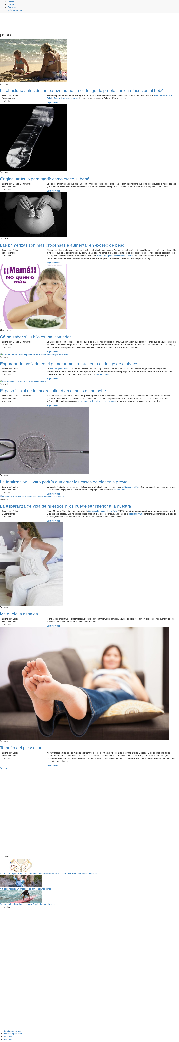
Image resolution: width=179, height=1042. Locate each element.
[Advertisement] (68, 22)
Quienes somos (15, 10)
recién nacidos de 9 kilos (89, 401)
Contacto (12, 7)
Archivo (11, 1)
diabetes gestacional (59, 368)
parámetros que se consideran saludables (115, 255)
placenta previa (121, 489)
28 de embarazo (103, 374)
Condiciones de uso (12, 1030)
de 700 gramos (109, 401)
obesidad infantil (136, 513)
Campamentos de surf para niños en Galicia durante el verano (27, 904)
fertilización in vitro (130, 486)
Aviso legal (8, 1039)
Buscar (11, 4)
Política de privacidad (12, 1033)
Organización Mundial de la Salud (103, 511)
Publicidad (8, 1036)
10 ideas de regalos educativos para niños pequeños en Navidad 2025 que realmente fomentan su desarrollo (48, 873)
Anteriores (4, 768)
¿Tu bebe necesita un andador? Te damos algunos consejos (27, 888)
